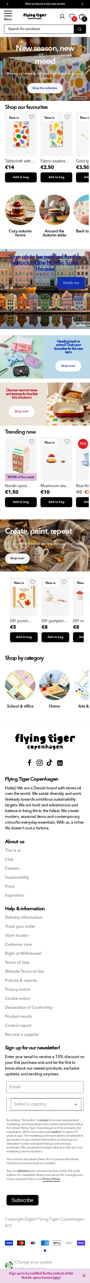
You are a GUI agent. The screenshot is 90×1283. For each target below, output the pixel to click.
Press (9, 886)
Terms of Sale (17, 962)
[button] (8, 17)
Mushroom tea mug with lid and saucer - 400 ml (54, 485)
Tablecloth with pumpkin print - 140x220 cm (18, 161)
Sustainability (17, 877)
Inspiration (14, 895)
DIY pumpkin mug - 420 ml (53, 620)
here (56, 1278)
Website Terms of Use (24, 971)
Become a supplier (22, 1034)
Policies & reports (21, 980)
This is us (13, 850)
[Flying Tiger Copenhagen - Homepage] (35, 16)
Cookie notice (17, 998)
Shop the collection (45, 88)
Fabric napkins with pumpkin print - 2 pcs (52, 161)
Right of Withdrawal (23, 953)
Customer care (18, 944)
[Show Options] (75, 1104)
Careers (12, 868)
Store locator (17, 935)
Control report (18, 1025)
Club (9, 859)
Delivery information (23, 917)
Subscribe (23, 1200)
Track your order (20, 926)
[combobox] (46, 1104)
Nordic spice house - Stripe (16, 485)
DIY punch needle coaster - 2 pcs (24, 620)
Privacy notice (17, 989)
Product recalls (18, 1016)
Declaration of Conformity (28, 1007)
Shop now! (68, 366)
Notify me (71, 283)
